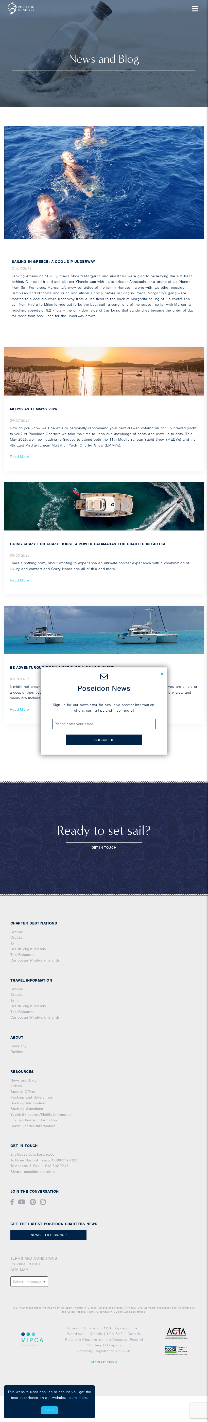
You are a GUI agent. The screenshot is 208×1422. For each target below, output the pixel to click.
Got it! (50, 1410)
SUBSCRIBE (104, 740)
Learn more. (77, 1397)
